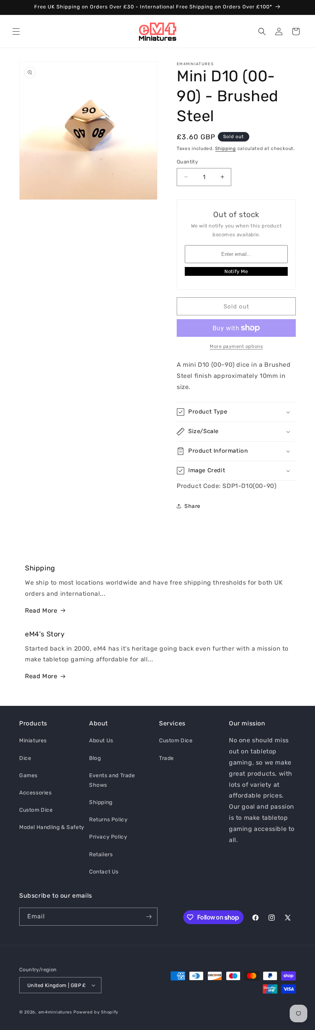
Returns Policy (108, 819)
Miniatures (33, 740)
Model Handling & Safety (52, 827)
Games (28, 775)
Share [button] (192, 506)
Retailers (101, 854)
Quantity (187, 162)
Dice (25, 758)
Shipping (225, 148)
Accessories (35, 792)
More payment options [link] (236, 346)
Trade (166, 758)
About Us (101, 740)
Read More (41, 610)
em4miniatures (55, 1012)
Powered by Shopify (95, 1012)
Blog (95, 758)
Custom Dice (36, 810)
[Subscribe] (148, 917)
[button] (16, 31)
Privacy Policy (108, 837)
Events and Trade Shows (112, 780)
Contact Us (104, 871)
